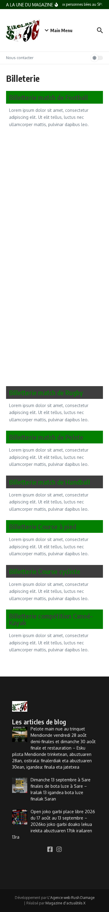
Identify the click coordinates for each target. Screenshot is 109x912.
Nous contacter (20, 57)
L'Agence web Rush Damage (71, 897)
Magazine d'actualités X (65, 903)
